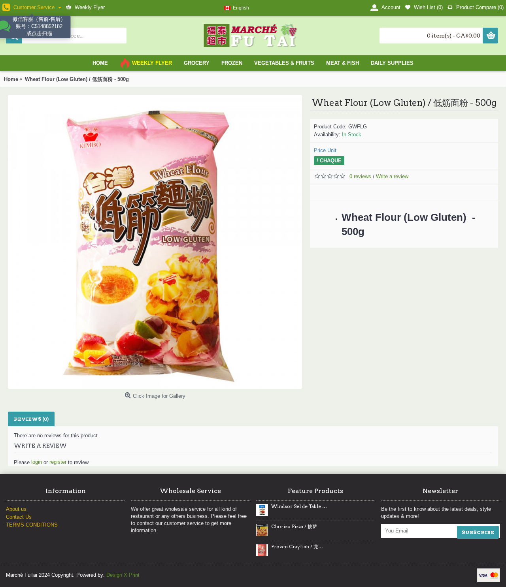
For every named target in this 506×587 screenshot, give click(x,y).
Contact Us (19, 517)
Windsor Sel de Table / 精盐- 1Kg (299, 506)
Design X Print (123, 575)
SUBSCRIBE (478, 532)
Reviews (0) (31, 419)
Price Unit (325, 150)
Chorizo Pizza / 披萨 (294, 526)
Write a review (392, 176)
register (57, 462)
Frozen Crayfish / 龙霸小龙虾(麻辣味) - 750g (299, 546)
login (36, 462)
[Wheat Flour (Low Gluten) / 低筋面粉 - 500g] (155, 242)
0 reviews (360, 176)
